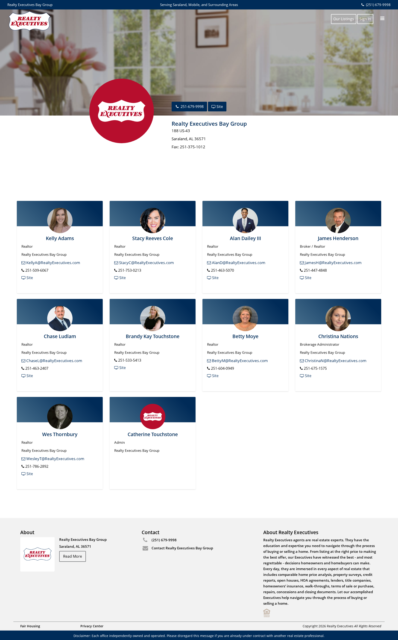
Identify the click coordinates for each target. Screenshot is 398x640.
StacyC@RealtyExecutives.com (146, 262)
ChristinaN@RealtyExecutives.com (335, 360)
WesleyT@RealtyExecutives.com (54, 458)
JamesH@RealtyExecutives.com (333, 262)
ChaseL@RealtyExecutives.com (53, 360)
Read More (72, 556)
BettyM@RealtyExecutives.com (239, 360)
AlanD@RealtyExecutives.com (238, 262)
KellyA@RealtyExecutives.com (52, 262)
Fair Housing (30, 626)
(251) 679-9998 (377, 4)
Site (219, 106)
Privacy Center (91, 626)
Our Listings (343, 18)
